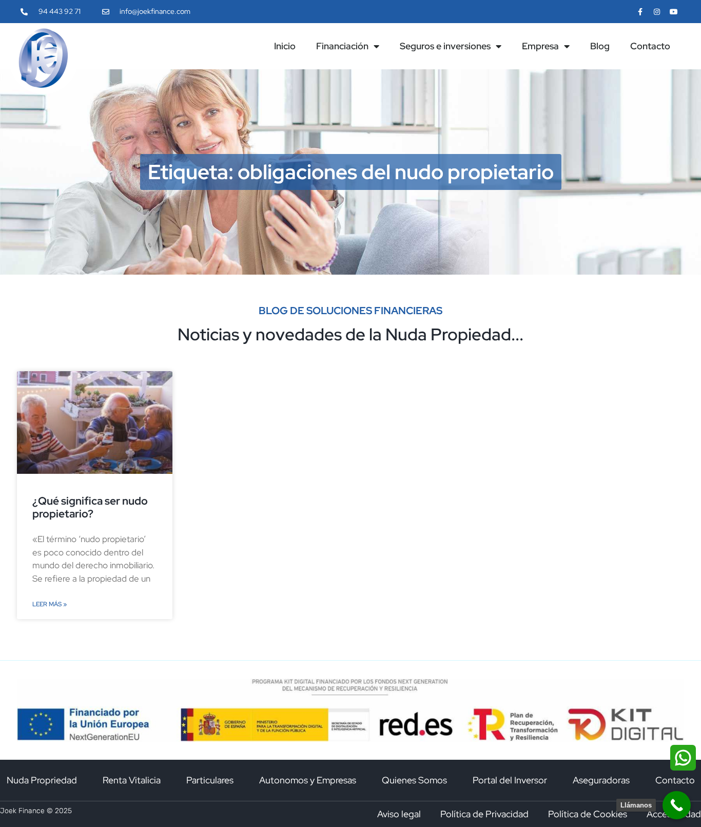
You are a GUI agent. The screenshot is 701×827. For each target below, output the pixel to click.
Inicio (285, 46)
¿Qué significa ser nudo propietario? (90, 507)
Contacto (650, 46)
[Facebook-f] (639, 11)
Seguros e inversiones (445, 46)
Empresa (540, 46)
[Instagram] (657, 11)
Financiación (342, 46)
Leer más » (49, 604)
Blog (600, 46)
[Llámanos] (677, 805)
